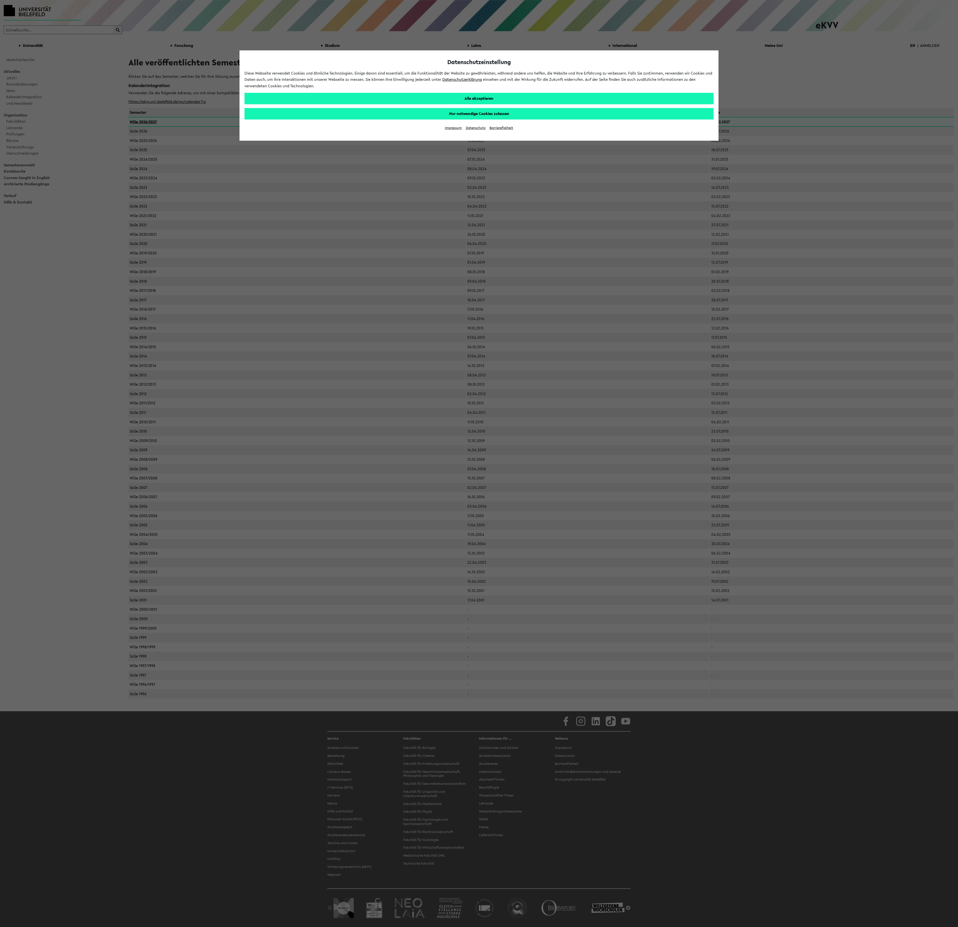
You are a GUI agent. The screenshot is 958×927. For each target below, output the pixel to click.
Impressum (453, 127)
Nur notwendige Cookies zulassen (479, 113)
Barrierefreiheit (501, 127)
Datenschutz (475, 127)
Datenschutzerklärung (462, 79)
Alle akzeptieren (479, 98)
